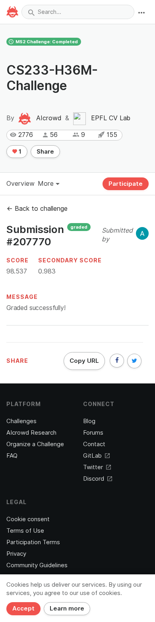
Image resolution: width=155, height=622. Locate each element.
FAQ (11, 455)
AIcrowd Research (31, 432)
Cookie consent (28, 519)
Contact (94, 444)
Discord (93, 478)
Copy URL (84, 360)
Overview (20, 183)
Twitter (93, 467)
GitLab (92, 455)
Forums (93, 432)
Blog (89, 421)
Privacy (16, 553)
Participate (125, 183)
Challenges (21, 421)
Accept (23, 608)
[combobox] (77, 12)
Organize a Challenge (35, 444)
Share (45, 151)
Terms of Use (25, 530)
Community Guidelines (37, 565)
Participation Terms (33, 542)
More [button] (47, 183)
